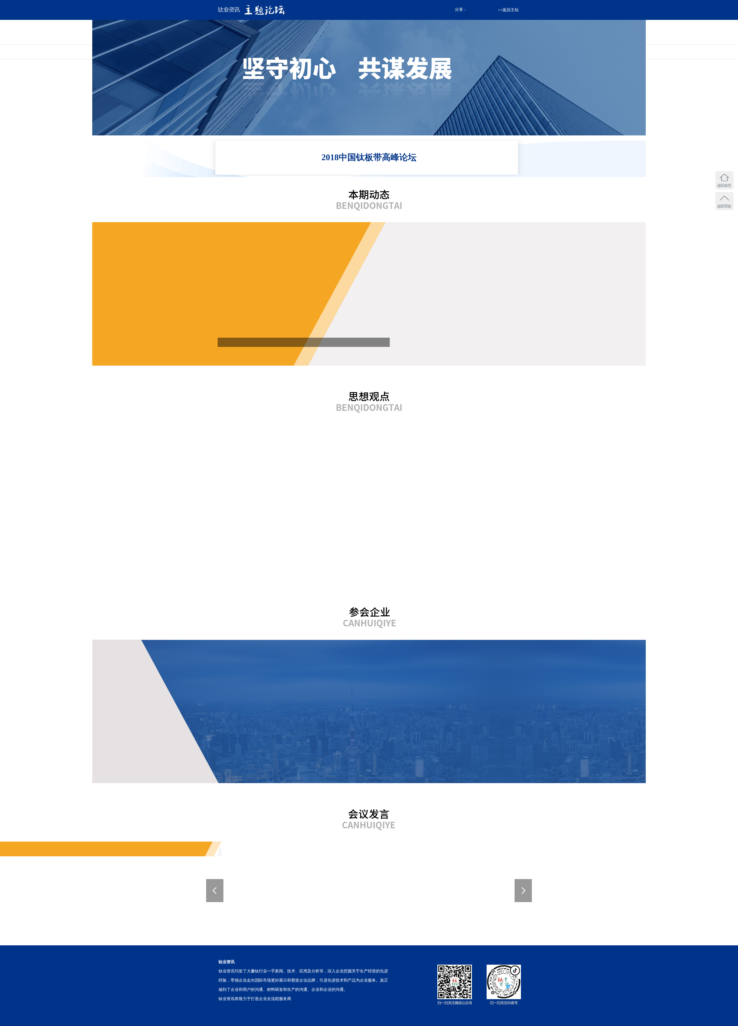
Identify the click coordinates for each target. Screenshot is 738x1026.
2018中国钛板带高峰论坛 (369, 157)
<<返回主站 (508, 10)
